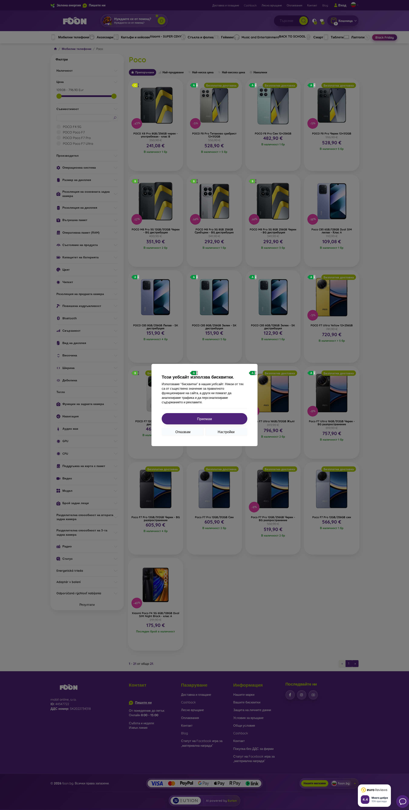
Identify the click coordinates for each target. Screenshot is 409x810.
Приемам (204, 419)
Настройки (226, 432)
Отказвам (182, 432)
